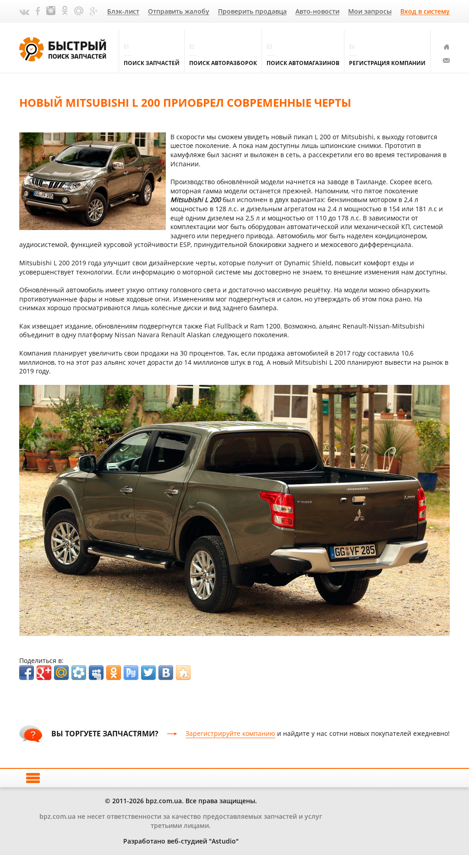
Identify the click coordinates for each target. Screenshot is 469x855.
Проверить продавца (252, 11)
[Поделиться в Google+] (44, 672)
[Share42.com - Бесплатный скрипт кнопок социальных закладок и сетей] (183, 672)
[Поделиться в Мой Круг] (78, 672)
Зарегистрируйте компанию (230, 733)
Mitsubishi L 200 (195, 199)
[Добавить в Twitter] (148, 672)
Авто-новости (317, 11)
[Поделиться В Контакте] (165, 672)
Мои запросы (370, 11)
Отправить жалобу (178, 11)
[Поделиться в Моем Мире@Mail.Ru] (61, 672)
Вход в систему (425, 11)
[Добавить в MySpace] (96, 672)
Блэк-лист (123, 11)
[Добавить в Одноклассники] (113, 672)
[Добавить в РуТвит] (131, 672)
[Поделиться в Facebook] (26, 672)
